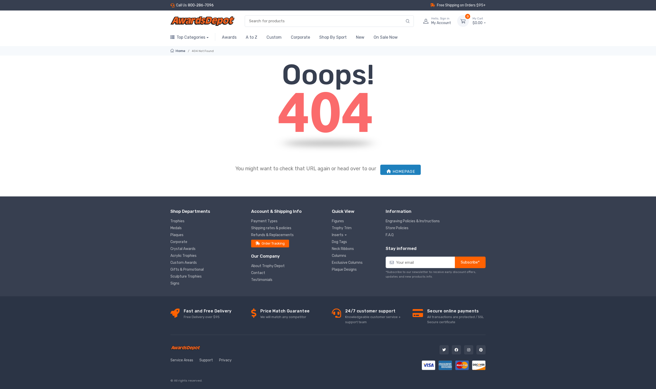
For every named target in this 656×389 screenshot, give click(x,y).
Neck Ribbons (343, 249)
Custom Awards (183, 262)
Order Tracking (273, 243)
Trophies (177, 221)
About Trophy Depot (268, 266)
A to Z (251, 37)
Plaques (176, 235)
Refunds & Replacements (272, 235)
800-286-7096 (201, 5)
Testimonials (261, 280)
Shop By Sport (333, 37)
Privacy (225, 360)
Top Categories (191, 37)
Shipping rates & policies (271, 228)
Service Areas (181, 360)
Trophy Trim (342, 228)
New (360, 37)
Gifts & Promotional (187, 269)
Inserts (337, 235)
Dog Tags (339, 242)
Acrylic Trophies (183, 256)
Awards (229, 37)
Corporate (300, 37)
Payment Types (264, 221)
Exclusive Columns (347, 262)
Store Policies (397, 228)
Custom (274, 37)
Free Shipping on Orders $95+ (461, 5)
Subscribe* (470, 262)
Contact (258, 273)
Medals (176, 228)
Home (180, 51)
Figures (338, 221)
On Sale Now (386, 37)
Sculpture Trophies (186, 276)
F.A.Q (390, 235)
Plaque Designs (344, 269)
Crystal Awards (183, 249)
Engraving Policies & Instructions (413, 221)
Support (206, 360)
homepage (404, 171)
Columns (339, 256)
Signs (174, 283)
